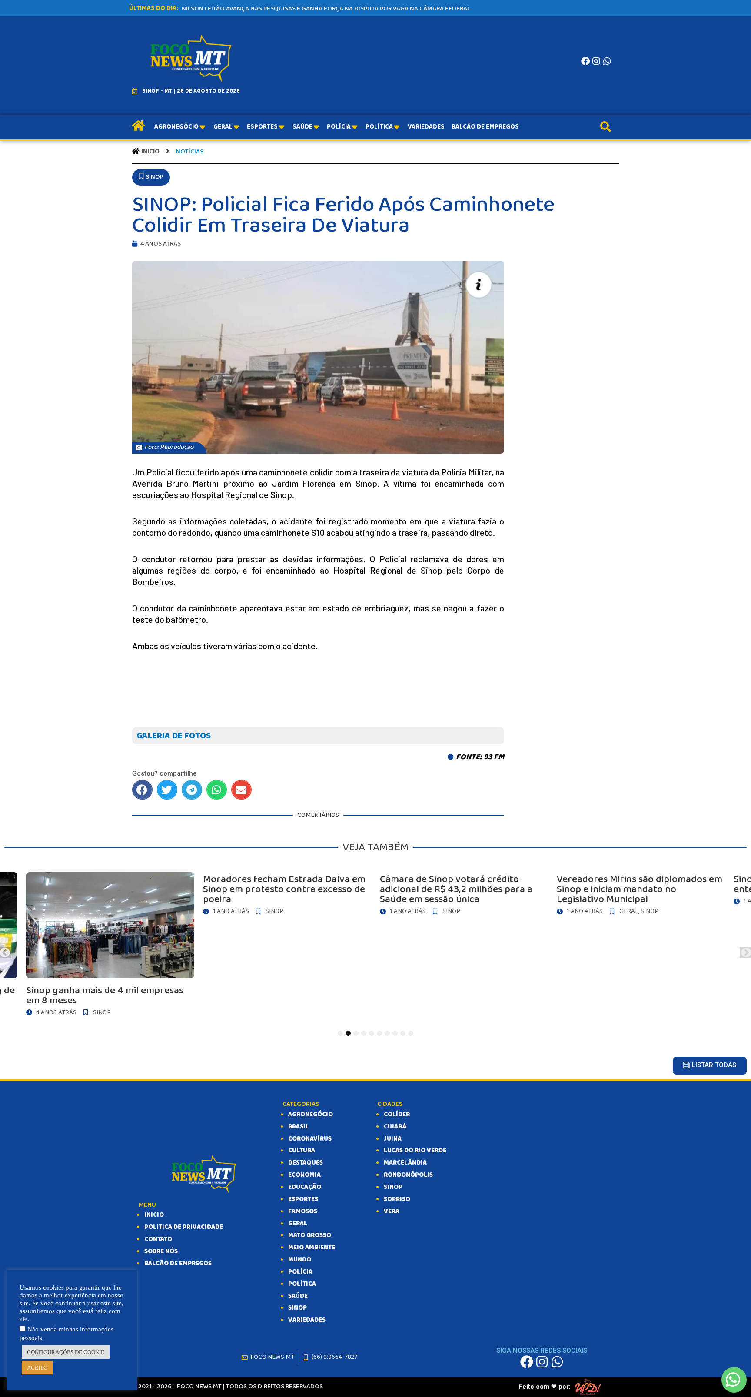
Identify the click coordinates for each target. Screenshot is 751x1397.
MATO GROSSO (309, 1235)
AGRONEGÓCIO (310, 1114)
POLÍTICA (302, 1284)
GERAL (297, 1223)
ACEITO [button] (37, 1367)
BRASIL (298, 1127)
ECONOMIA (304, 1175)
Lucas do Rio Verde (415, 1150)
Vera (391, 1211)
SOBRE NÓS (161, 1251)
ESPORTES (303, 1199)
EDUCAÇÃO (304, 1187)
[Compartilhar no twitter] (167, 790)
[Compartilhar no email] (241, 790)
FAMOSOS (302, 1211)
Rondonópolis (408, 1175)
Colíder (397, 1114)
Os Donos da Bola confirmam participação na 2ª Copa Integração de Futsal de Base (316, 8)
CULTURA (301, 1150)
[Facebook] (585, 61)
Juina (393, 1139)
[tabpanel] (464, 896)
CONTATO (158, 1239)
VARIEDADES (307, 1320)
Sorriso (397, 1199)
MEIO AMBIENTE (311, 1247)
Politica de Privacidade (183, 1227)
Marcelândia (405, 1163)
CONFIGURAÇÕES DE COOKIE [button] (65, 1352)
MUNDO (299, 1259)
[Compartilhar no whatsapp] (216, 790)
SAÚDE (298, 1296)
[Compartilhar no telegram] (192, 790)
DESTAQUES (305, 1163)
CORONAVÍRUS (310, 1139)
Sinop (393, 1187)
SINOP (297, 1308)
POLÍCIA (300, 1272)
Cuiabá (395, 1127)
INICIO (154, 1215)
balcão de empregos (178, 1263)
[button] (151, 177)
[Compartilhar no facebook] (142, 790)
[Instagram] (596, 61)
